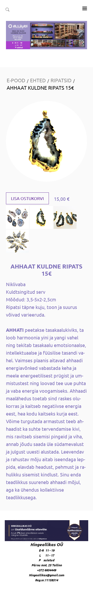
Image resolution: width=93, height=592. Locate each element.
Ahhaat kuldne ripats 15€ (40, 87)
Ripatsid (61, 80)
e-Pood (16, 80)
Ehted (38, 80)
